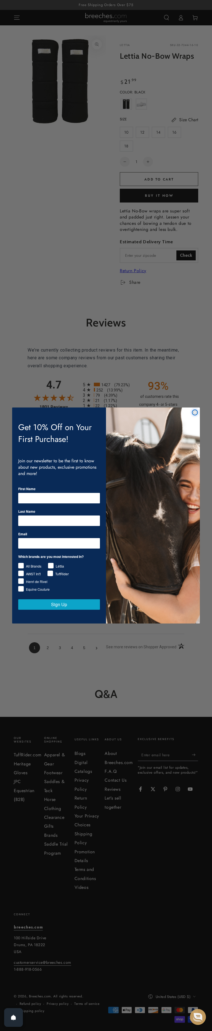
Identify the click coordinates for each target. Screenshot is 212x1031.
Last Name (26, 511)
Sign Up (59, 604)
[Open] (13, 1017)
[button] (198, 1017)
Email (22, 533)
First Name (27, 488)
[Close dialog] (195, 412)
